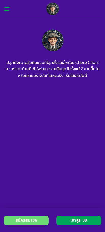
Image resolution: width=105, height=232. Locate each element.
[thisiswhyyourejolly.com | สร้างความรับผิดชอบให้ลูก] (53, 9)
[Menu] (7, 9)
